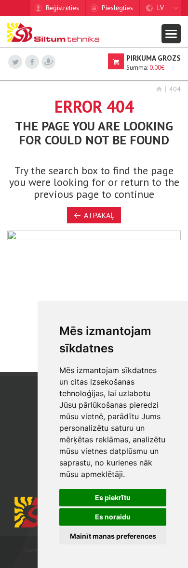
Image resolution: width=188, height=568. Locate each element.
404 (175, 89)
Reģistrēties (62, 7)
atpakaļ (99, 215)
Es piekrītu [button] (113, 497)
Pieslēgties (117, 7)
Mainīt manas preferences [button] (113, 536)
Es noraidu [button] (113, 517)
